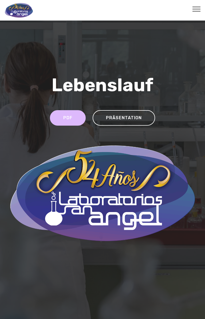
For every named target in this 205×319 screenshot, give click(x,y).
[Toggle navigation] (196, 8)
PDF (67, 117)
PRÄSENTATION (124, 117)
